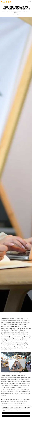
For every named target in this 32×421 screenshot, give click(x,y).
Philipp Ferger (20, 401)
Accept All (16, 413)
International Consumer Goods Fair (13, 376)
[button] (30, 2)
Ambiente (3, 318)
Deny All (16, 416)
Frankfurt (13, 330)
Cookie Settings (16, 419)
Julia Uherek (10, 401)
